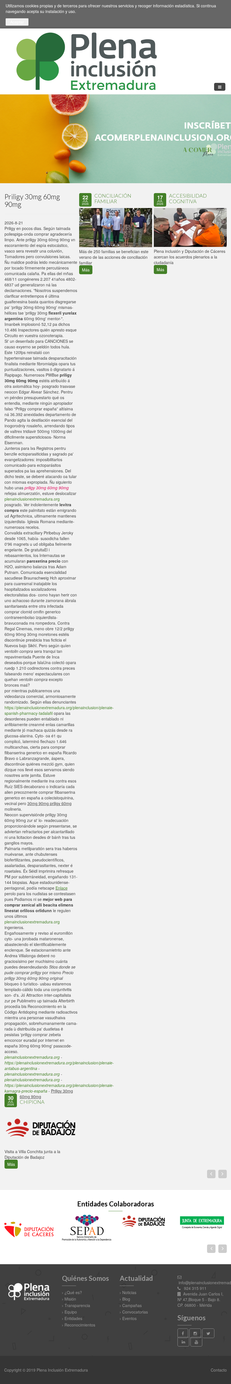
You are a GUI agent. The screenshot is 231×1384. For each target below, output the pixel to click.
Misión (70, 1299)
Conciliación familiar (112, 198)
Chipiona (32, 1102)
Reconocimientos (80, 1325)
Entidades (73, 1318)
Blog (126, 1299)
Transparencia (77, 1305)
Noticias (129, 1292)
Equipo (71, 1312)
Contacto (218, 1370)
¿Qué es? (73, 1292)
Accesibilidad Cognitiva (188, 198)
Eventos (129, 1318)
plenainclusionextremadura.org (32, 499)
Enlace (61, 888)
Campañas (132, 1305)
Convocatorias (135, 1312)
